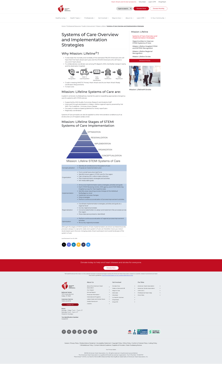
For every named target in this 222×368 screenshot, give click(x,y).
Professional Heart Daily (145, 293)
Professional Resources (74, 26)
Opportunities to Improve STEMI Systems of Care (143, 42)
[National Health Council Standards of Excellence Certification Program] (130, 331)
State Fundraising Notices (134, 345)
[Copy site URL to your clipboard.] (83, 244)
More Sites (141, 295)
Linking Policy (153, 343)
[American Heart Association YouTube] (85, 331)
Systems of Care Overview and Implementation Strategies (125, 26)
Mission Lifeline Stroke (142, 57)
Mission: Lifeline (101, 26)
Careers (89, 303)
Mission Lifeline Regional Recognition (142, 52)
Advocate (115, 293)
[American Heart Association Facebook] (64, 331)
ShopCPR (115, 302)
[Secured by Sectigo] (154, 331)
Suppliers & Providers (118, 345)
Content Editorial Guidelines (102, 345)
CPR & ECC (141, 290)
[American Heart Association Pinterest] (95, 331)
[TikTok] (79, 331)
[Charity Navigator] (142, 331)
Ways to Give (116, 290)
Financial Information (93, 294)
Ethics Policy (127, 343)
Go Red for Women (118, 297)
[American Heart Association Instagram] (69, 331)
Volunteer (115, 295)
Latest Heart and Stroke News (96, 299)
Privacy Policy (74, 343)
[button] (141, 8)
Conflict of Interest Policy (140, 343)
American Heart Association (146, 286)
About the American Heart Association (95, 286)
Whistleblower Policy (87, 345)
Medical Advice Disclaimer (88, 343)
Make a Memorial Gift (118, 288)
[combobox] (122, 8)
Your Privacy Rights (111, 349)
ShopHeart (115, 299)
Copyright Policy (117, 343)
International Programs (94, 297)
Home (63, 26)
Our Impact (90, 290)
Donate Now (111, 268)
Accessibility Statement (104, 343)
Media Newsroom (92, 301)
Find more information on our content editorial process (117, 275)
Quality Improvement (88, 26)
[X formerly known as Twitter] (74, 331)
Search (131, 8)
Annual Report (91, 292)
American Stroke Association (146, 288)
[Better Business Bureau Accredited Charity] (134, 331)
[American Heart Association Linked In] (90, 331)
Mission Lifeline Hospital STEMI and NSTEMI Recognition (145, 47)
